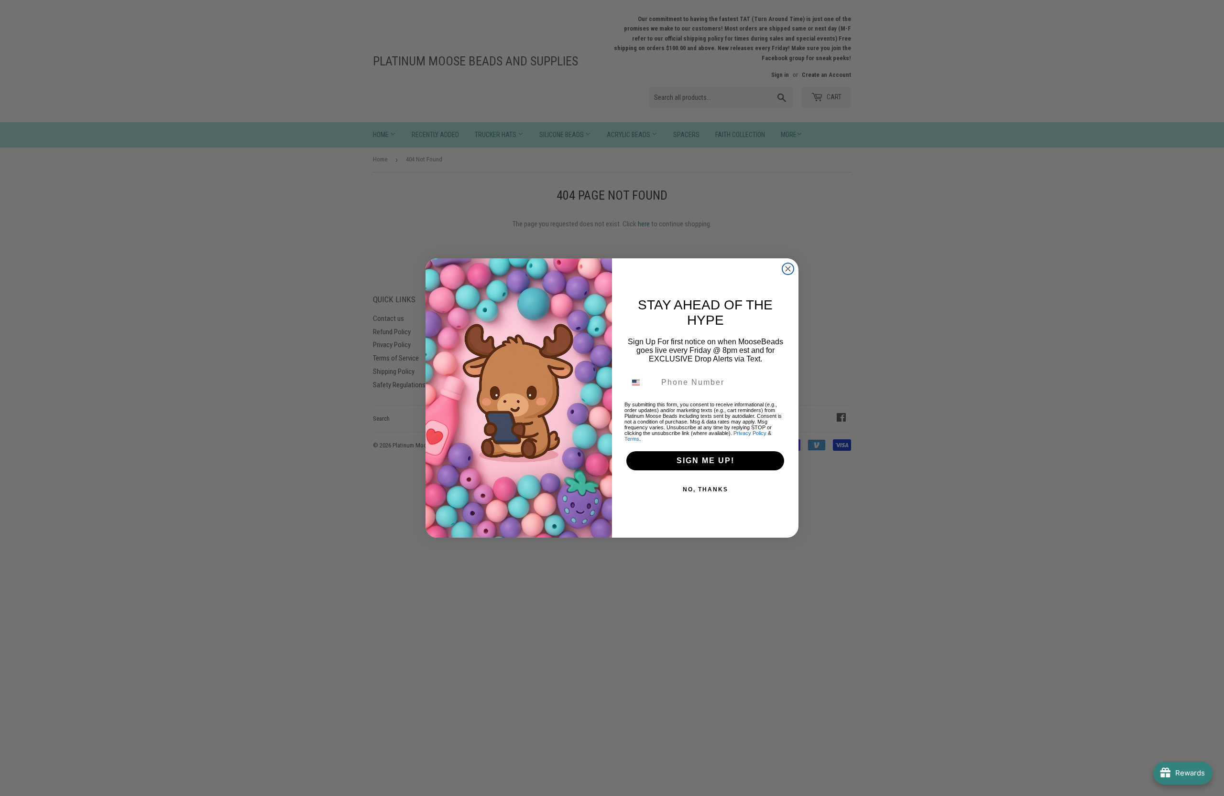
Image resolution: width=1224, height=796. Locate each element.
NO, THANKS (705, 489)
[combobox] (641, 382)
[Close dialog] (788, 269)
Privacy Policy (749, 433)
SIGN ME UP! (705, 460)
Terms (631, 439)
